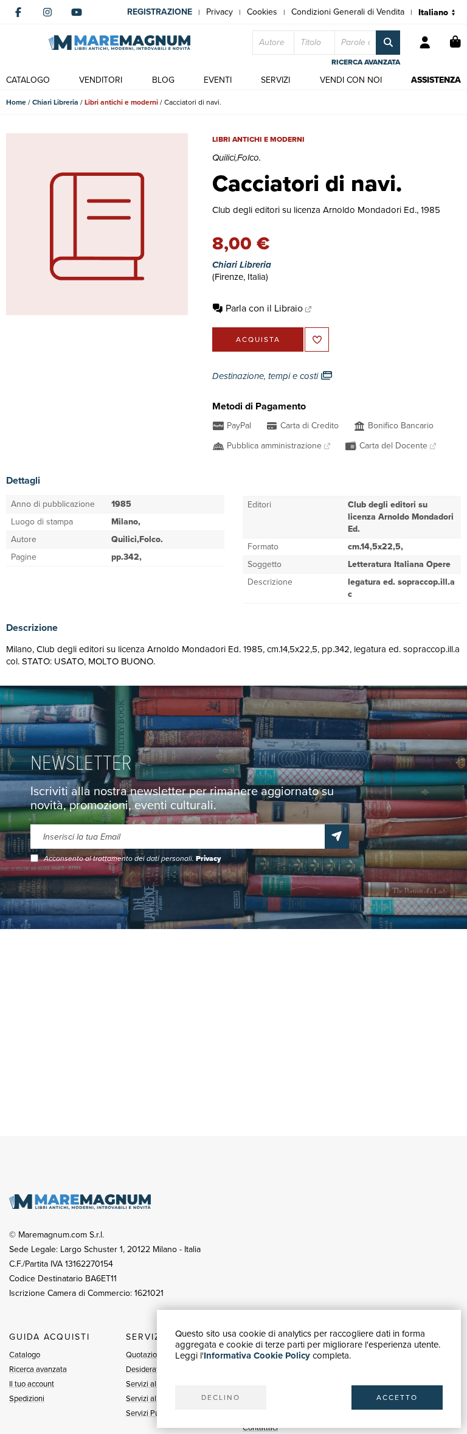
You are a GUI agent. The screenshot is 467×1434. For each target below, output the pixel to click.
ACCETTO (397, 1397)
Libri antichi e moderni (121, 102)
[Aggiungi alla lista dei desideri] (317, 339)
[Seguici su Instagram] (47, 12)
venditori (100, 80)
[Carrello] (455, 43)
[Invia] (337, 836)
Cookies (262, 11)
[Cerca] (388, 42)
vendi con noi (351, 80)
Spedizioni (26, 1398)
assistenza (436, 80)
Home (16, 102)
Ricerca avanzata (38, 1369)
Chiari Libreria (55, 102)
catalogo (28, 80)
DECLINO (220, 1397)
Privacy (219, 11)
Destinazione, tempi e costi (266, 376)
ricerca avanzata (365, 62)
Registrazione (159, 11)
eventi (218, 80)
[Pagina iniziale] (119, 42)
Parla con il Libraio (264, 308)
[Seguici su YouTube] (76, 12)
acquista (258, 339)
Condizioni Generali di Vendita (347, 11)
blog (163, 80)
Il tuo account (31, 1384)
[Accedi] (425, 43)
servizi (275, 80)
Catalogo (24, 1354)
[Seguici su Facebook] (18, 12)
